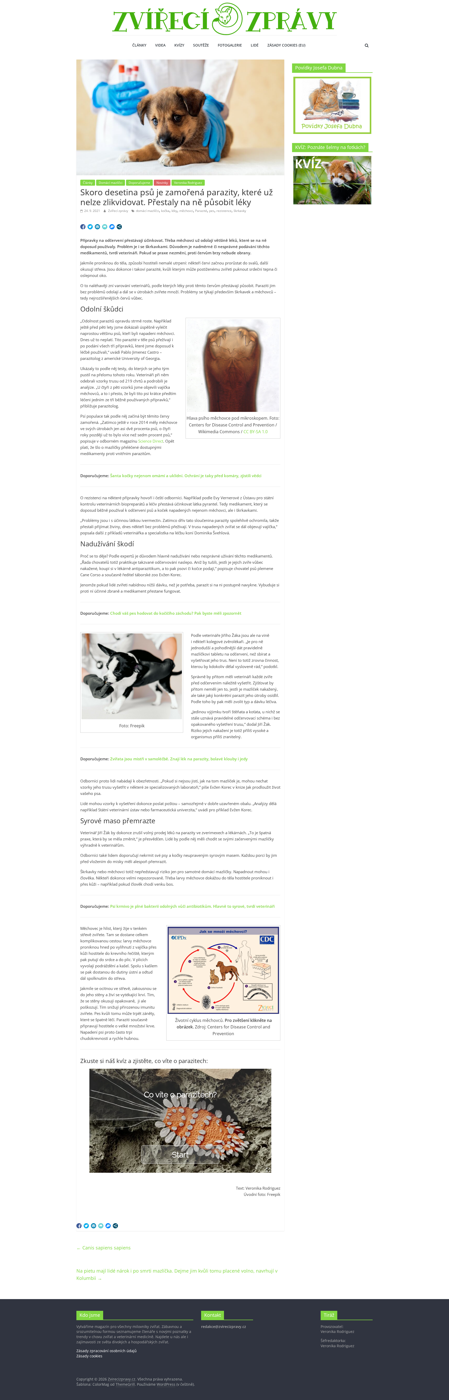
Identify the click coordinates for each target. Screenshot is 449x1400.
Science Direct (150, 441)
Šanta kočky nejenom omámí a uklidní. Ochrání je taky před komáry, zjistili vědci (185, 475)
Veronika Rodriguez (188, 182)
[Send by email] (97, 226)
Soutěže (201, 45)
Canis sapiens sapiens (103, 1248)
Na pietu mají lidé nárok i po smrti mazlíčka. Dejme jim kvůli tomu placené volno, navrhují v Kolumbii (177, 1274)
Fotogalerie (230, 45)
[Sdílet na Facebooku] (82, 226)
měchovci (186, 211)
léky (174, 211)
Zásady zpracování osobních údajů (106, 1350)
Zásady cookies (89, 1355)
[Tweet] (90, 226)
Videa (160, 45)
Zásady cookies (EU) (286, 45)
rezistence (224, 211)
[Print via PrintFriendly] (104, 226)
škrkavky (240, 211)
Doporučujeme (139, 182)
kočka (165, 211)
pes (211, 211)
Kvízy (179, 45)
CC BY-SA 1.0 (255, 432)
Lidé (255, 45)
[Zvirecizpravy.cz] (224, 6)
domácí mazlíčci (147, 211)
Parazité (201, 211)
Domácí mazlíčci (110, 182)
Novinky (162, 182)
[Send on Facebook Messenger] (112, 226)
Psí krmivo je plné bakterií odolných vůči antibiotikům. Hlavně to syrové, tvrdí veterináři (192, 906)
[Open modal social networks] (119, 226)
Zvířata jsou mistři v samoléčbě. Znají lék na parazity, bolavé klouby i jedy (179, 758)
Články (139, 45)
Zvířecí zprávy (118, 211)
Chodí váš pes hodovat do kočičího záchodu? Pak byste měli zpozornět (175, 613)
